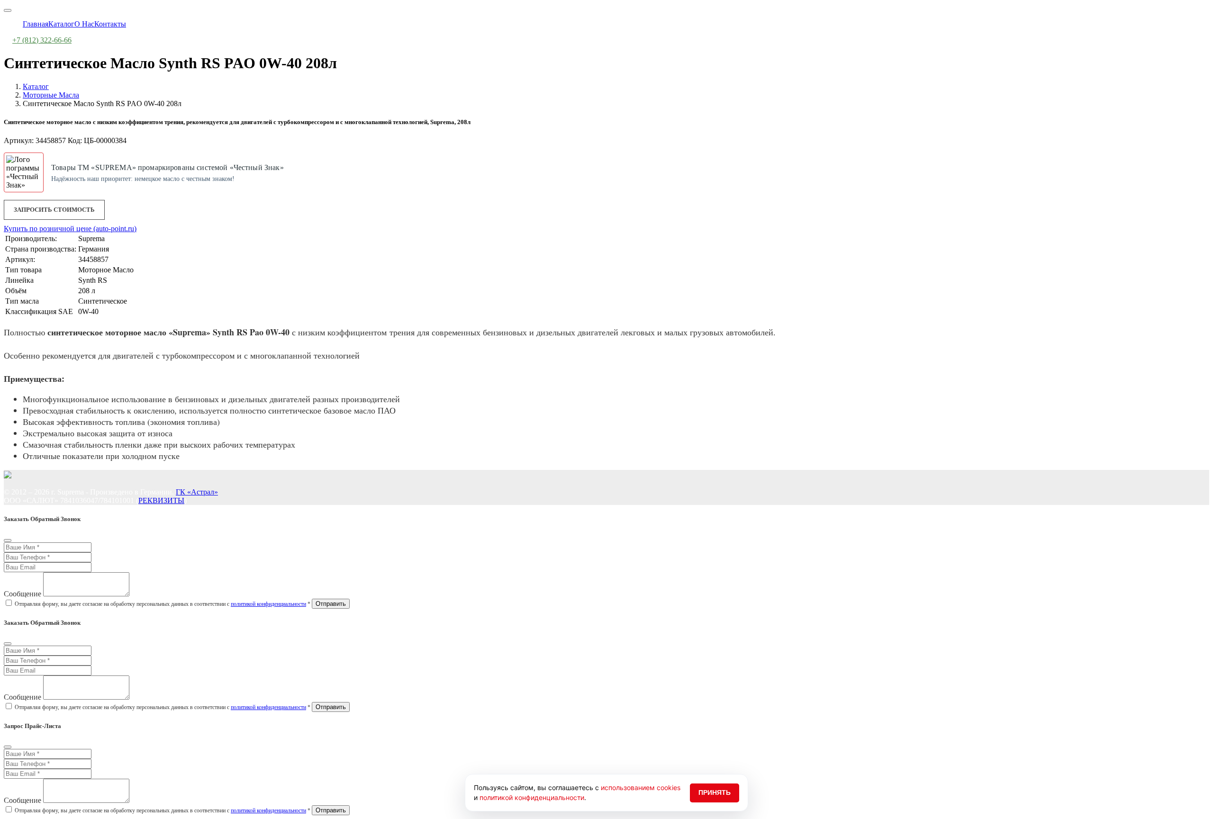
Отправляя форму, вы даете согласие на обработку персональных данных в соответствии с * (162, 604)
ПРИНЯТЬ (714, 792)
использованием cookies (640, 787)
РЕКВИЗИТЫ (161, 500)
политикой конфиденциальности (268, 604)
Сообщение (22, 594)
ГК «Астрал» (197, 492)
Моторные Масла (51, 95)
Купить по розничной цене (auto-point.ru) (70, 229)
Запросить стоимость (54, 209)
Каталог (36, 86)
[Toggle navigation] (7, 10)
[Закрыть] (7, 540)
